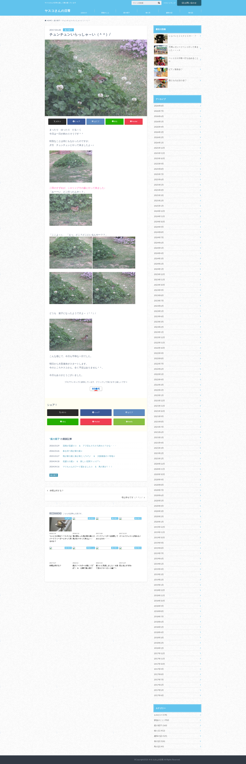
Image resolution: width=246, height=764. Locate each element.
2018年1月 (159, 648)
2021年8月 (159, 421)
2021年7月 (159, 427)
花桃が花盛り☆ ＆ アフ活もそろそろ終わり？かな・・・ (90, 445)
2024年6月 (159, 242)
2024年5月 (159, 248)
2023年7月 (159, 300)
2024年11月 (159, 216)
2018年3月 (159, 637)
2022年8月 (159, 358)
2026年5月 (159, 121)
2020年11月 (159, 469)
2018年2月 (159, 643)
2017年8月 (159, 674)
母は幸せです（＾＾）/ (132, 497)
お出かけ (84, 13)
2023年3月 (159, 321)
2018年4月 (159, 632)
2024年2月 (159, 263)
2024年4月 (159, 253)
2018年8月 (159, 611)
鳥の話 (159, 746)
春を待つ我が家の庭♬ (73, 451)
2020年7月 (159, 490)
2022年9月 (159, 353)
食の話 (190, 13)
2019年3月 (159, 574)
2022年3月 (159, 384)
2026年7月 (159, 111)
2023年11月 (159, 279)
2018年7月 (159, 616)
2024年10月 (159, 221)
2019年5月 (159, 564)
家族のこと (105, 13)
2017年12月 (159, 653)
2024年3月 (159, 258)
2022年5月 (159, 374)
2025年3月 (159, 195)
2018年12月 (159, 590)
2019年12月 (159, 527)
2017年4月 (159, 695)
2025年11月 (159, 153)
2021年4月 (159, 442)
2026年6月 (159, 116)
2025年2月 (159, 200)
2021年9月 (159, 416)
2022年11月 (159, 342)
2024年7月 (159, 237)
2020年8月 (159, 485)
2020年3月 (159, 511)
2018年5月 (159, 627)
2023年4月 (159, 316)
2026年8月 (159, 105)
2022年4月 (159, 379)
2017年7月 (159, 679)
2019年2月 (159, 579)
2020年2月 (159, 516)
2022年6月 (159, 369)
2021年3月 (159, 448)
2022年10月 (159, 348)
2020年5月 (159, 500)
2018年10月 (159, 600)
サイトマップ (170, 3)
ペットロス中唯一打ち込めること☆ (183, 59)
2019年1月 (159, 585)
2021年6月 (159, 432)
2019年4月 (159, 569)
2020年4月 (159, 506)
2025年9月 (159, 163)
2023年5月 (159, 311)
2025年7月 (159, 174)
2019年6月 (159, 558)
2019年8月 (159, 548)
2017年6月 (159, 685)
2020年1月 (159, 521)
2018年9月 (159, 606)
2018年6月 (159, 622)
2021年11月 (159, 406)
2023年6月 (159, 306)
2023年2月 (159, 327)
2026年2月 (159, 137)
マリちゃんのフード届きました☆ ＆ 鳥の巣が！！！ (88, 466)
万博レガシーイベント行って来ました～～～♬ (183, 48)
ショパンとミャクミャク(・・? (182, 36)
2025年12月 (159, 148)
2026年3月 (159, 132)
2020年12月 (159, 463)
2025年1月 (159, 206)
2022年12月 (159, 337)
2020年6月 (159, 495)
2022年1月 (159, 395)
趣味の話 (169, 13)
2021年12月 (159, 400)
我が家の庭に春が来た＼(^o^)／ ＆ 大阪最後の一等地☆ (89, 456)
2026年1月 (159, 142)
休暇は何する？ (57, 490)
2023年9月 (159, 290)
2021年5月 (159, 437)
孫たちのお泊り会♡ (177, 80)
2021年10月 (159, 411)
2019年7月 (159, 553)
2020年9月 (159, 479)
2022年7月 (159, 363)
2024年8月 (159, 232)
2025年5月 (159, 184)
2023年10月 (159, 285)
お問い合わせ (190, 3)
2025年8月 (159, 169)
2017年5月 (159, 690)
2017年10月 (159, 664)
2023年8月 (159, 295)
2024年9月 (159, 227)
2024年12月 (159, 211)
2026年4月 (159, 127)
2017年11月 (159, 658)
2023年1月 (159, 332)
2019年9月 (159, 543)
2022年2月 (159, 390)
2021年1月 (159, 458)
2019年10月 (159, 537)
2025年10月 (159, 158)
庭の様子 (126, 13)
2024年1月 (159, 269)
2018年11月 (159, 595)
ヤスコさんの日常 (58, 11)
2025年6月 (159, 179)
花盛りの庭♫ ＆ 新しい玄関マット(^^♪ (81, 461)
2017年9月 (159, 669)
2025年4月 (159, 190)
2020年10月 (159, 474)
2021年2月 (159, 453)
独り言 (148, 13)
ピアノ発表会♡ (176, 69)
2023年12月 (159, 274)
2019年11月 (159, 532)
